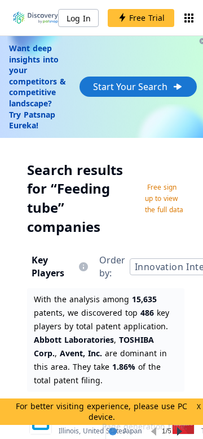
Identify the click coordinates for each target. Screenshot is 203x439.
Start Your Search (130, 86)
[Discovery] (36, 18)
